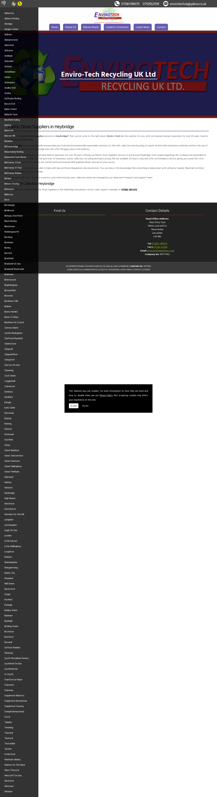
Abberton (9, 13)
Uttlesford (9, 754)
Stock (7, 717)
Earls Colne (9, 407)
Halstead (8, 477)
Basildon (8, 141)
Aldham (8, 34)
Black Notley (10, 221)
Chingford (9, 359)
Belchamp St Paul (13, 167)
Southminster (11, 669)
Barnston (8, 130)
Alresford (9, 45)
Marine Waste (91, 27)
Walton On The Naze (14, 764)
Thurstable (9, 743)
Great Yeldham (11, 471)
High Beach (10, 498)
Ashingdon (9, 82)
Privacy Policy (106, 395)
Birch (6, 199)
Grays (7, 445)
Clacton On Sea (12, 365)
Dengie (7, 402)
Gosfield (8, 439)
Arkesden (9, 61)
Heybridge (9, 493)
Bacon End (9, 103)
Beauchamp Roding (13, 151)
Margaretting (11, 567)
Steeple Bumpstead (14, 711)
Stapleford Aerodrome (15, 701)
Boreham (8, 242)
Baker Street (10, 109)
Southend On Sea (13, 663)
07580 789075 (159, 243)
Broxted (8, 295)
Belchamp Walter (13, 173)
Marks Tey (9, 573)
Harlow (8, 482)
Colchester (9, 386)
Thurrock (8, 738)
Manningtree (10, 562)
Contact (161, 27)
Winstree (8, 786)
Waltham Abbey (12, 759)
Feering (8, 423)
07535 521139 (160, 247)
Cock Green (10, 375)
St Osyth (8, 674)
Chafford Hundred (13, 338)
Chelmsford (10, 343)
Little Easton (10, 541)
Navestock (9, 589)
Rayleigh (8, 621)
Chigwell (8, 349)
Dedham (8, 397)
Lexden (8, 535)
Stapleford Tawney (14, 706)
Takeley (8, 722)
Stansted (9, 685)
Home (54, 27)
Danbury (8, 391)
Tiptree (8, 749)
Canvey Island (11, 327)
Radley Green (10, 610)
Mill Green (9, 583)
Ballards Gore (11, 114)
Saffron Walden (12, 647)
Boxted (8, 253)
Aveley (7, 93)
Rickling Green (11, 626)
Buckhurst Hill (11, 301)
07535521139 (151, 3)
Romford (8, 637)
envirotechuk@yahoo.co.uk (188, 3)
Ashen (7, 77)
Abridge (8, 23)
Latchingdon (10, 525)
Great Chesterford (13, 455)
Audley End (10, 87)
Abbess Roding (11, 18)
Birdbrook (9, 210)
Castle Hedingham (13, 333)
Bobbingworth (11, 231)
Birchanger (9, 205)
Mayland (8, 578)
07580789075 (130, 3)
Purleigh (8, 605)
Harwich (8, 487)
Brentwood (10, 279)
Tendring (8, 727)
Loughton (9, 551)
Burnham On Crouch (14, 322)
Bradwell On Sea (12, 263)
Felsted (8, 429)
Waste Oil (70, 27)
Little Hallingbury (12, 546)
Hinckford (9, 503)
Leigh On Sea (10, 530)
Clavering (8, 370)
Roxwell (8, 642)
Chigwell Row (11, 354)
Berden (7, 178)
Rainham (8, 615)
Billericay (8, 194)
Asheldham (9, 71)
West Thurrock (11, 770)
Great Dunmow (12, 461)
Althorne (8, 50)
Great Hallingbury (13, 466)
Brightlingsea (10, 285)
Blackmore (9, 226)
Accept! (73, 405)
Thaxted (8, 733)
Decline (85, 405)
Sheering (8, 653)
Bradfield (8, 258)
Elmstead (9, 413)
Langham (8, 519)
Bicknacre (9, 189)
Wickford (9, 780)
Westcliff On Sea (13, 775)
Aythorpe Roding (12, 98)
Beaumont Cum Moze (15, 157)
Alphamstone (11, 39)
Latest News (143, 27)
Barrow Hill (9, 135)
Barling (7, 125)
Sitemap (146, 269)
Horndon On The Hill (14, 514)
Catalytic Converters (117, 27)
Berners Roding (11, 183)
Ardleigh (8, 55)
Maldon (8, 557)
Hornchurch (10, 509)
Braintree (8, 274)
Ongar (7, 594)
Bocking (8, 237)
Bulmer (7, 306)
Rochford (9, 631)
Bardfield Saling (12, 119)
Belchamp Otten (12, 162)
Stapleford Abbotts (14, 695)
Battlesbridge (11, 146)
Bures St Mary (11, 317)
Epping (7, 418)
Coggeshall (9, 381)
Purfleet (8, 599)
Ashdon (8, 66)
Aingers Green (11, 29)
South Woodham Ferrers (16, 658)
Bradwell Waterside (14, 269)
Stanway (8, 690)
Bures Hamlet (11, 311)
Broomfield (10, 290)
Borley (7, 247)
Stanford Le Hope (13, 679)
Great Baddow (11, 450)
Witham (8, 791)
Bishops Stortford (13, 215)
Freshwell (9, 434)
